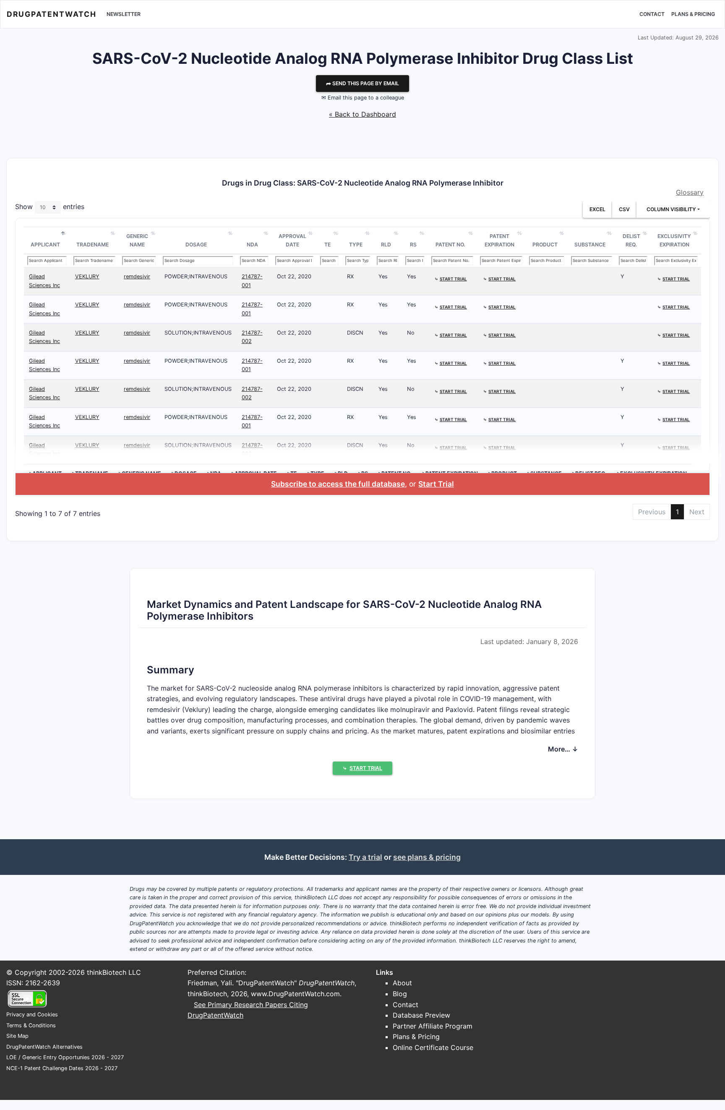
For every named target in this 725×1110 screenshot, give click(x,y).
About (402, 983)
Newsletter (124, 14)
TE (327, 244)
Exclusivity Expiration (674, 240)
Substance (589, 244)
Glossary (690, 192)
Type (355, 244)
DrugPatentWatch (51, 14)
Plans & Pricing (693, 14)
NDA (252, 244)
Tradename (92, 244)
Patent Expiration (499, 240)
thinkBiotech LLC (114, 972)
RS (413, 244)
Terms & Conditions (31, 1025)
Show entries (49, 207)
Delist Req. (631, 240)
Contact (652, 14)
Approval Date (292, 240)
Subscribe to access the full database (338, 483)
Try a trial (365, 857)
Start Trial (436, 483)
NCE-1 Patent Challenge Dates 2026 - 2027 (61, 1068)
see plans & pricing (427, 857)
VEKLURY (87, 276)
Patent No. (450, 244)
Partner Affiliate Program (432, 1026)
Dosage (196, 244)
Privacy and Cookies (32, 1014)
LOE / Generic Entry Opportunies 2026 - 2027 (65, 1057)
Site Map (17, 1036)
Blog (400, 994)
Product (545, 244)
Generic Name (137, 240)
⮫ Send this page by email (362, 83)
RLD (386, 244)
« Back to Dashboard (362, 114)
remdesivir (137, 276)
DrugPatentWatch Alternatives (44, 1047)
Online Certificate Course (433, 1047)
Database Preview (421, 1015)
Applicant (45, 244)
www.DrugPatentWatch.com (295, 994)
